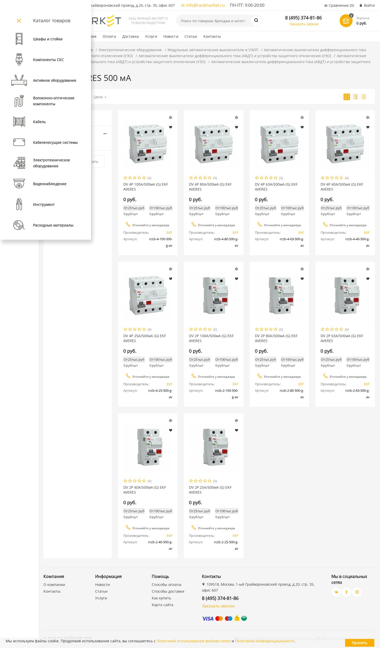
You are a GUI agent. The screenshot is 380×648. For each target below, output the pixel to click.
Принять (359, 642)
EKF (169, 232)
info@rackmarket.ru (205, 5)
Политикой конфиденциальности (264, 640)
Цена (98, 96)
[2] (130, 178)
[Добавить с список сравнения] (170, 117)
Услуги (151, 36)
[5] (144, 178)
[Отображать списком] (355, 97)
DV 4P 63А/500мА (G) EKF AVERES (276, 186)
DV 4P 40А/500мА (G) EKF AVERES (342, 186)
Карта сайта (162, 604)
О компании (54, 584)
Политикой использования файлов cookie (194, 640)
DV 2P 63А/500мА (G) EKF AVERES (342, 338)
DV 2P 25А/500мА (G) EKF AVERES (210, 489)
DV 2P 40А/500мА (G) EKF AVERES (144, 489)
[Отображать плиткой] (347, 97)
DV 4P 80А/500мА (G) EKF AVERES (210, 186)
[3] (135, 178)
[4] (139, 178)
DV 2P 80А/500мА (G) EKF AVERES (276, 338)
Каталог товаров (51, 20)
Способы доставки (168, 591)
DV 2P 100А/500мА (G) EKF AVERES (211, 338)
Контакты (212, 36)
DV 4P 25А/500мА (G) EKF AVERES (144, 338)
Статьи (191, 36)
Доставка (130, 36)
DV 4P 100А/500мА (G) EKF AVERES (145, 186)
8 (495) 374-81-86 (303, 17)
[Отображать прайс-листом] (364, 97)
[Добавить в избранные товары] (170, 127)
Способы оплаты (166, 584)
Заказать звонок (304, 23)
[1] (125, 178)
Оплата (109, 36)
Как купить (161, 598)
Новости (170, 36)
